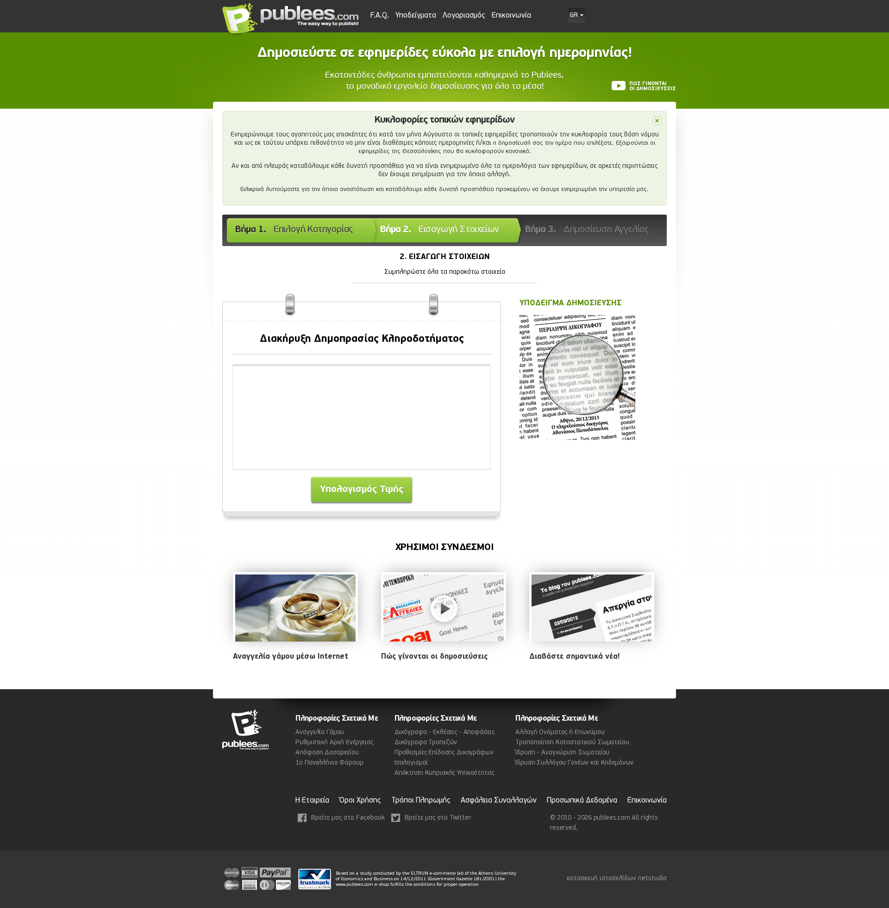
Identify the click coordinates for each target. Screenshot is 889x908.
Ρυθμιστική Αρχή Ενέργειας (334, 742)
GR (574, 15)
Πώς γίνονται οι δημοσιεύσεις (434, 657)
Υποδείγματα (415, 15)
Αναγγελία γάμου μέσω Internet (290, 657)
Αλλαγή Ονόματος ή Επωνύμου (559, 732)
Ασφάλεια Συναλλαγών (499, 800)
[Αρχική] (291, 19)
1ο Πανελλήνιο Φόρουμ (329, 763)
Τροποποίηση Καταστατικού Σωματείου (572, 742)
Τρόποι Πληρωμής (421, 800)
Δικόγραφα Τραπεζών (425, 742)
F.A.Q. (379, 15)
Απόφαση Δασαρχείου (326, 752)
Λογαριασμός (464, 15)
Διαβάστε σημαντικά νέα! (574, 657)
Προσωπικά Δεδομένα (582, 800)
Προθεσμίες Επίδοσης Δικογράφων (444, 752)
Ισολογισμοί (411, 763)
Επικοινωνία (511, 15)
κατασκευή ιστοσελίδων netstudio (617, 878)
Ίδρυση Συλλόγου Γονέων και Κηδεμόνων (574, 763)
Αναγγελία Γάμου (319, 732)
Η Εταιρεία (312, 800)
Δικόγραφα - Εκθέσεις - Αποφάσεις (444, 732)
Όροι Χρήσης (360, 800)
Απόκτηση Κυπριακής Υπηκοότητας (444, 773)
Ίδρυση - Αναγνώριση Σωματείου (562, 752)
